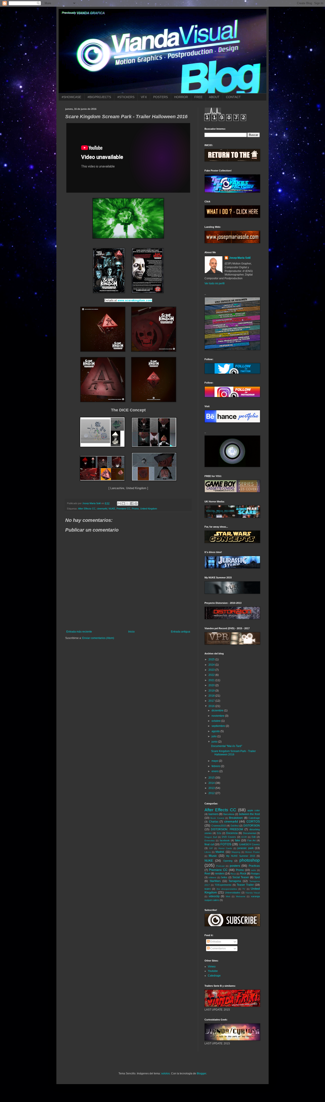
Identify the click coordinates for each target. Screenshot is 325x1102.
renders (219, 873)
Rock (243, 873)
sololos (165, 1073)
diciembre (218, 710)
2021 (211, 680)
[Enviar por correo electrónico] (119, 503)
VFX (144, 97)
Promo (135, 508)
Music (213, 855)
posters (235, 865)
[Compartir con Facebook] (132, 503)
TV (243, 889)
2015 (211, 777)
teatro (208, 888)
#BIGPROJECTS (99, 97)
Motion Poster (252, 852)
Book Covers (217, 818)
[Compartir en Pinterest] (136, 503)
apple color (253, 810)
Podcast (220, 866)
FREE (198, 97)
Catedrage (254, 818)
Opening (227, 860)
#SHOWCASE (71, 97)
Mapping (235, 852)
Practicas (254, 865)
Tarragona (235, 881)
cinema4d (102, 508)
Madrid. (220, 851)
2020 (211, 685)
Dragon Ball (211, 837)
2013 (211, 788)
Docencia (232, 833)
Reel (207, 873)
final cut (209, 844)
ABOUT (214, 97)
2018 (211, 695)
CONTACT (233, 97)
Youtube (213, 971)
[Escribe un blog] (123, 503)
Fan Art (251, 840)
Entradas (215, 941)
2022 (211, 674)
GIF (211, 848)
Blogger (201, 1073)
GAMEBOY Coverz (249, 844)
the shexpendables (227, 889)
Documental (249, 833)
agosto (216, 731)
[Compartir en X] (127, 503)
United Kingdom (148, 508)
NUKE (112, 508)
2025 (211, 659)
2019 (211, 690)
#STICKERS (125, 97)
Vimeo (212, 966)
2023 (211, 669)
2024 (211, 664)
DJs (219, 833)
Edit (254, 837)
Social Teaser (240, 877)
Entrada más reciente (79, 631)
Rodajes (255, 873)
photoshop (249, 860)
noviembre (218, 715)
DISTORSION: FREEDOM (227, 829)
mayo (215, 760)
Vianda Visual (252, 892)
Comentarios (218, 948)
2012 (211, 793)
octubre (216, 720)
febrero (216, 766)
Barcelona (228, 814)
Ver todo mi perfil (215, 283)
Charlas (213, 821)
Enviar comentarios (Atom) (98, 638)
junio (215, 741)
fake (237, 840)
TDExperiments (223, 885)
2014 (211, 783)
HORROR (181, 97)
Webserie (240, 896)
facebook (225, 840)
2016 (211, 706)
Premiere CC (123, 508)
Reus (233, 873)
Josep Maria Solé (240, 257)
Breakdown (236, 817)
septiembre (219, 726)
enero (215, 771)
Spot (257, 877)
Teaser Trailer (245, 884)
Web (228, 896)
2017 (211, 700)
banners (213, 814)
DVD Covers (229, 837)
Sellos (224, 877)
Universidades (232, 892)
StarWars (215, 881)
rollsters (212, 877)
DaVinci (235, 825)
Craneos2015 (218, 825)
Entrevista (210, 840)
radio (253, 870)
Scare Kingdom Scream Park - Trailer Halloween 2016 (233, 753)
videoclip (214, 896)
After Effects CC (87, 508)
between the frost (249, 814)
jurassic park (245, 848)
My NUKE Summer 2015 (240, 856)
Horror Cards (225, 848)
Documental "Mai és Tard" (226, 746)
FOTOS (225, 844)
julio (214, 736)
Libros (208, 852)
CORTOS (253, 821)
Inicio (131, 631)
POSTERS (160, 97)
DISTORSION (251, 825)
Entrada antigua (180, 631)
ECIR (244, 837)
